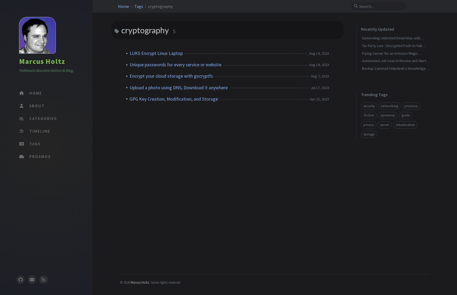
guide (405, 115)
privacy (368, 125)
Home (124, 6)
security (369, 106)
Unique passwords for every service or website (175, 65)
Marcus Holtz (42, 61)
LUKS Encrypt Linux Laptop (156, 53)
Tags (139, 6)
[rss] (43, 279)
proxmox (411, 106)
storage (369, 134)
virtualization (405, 125)
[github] (20, 279)
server (384, 125)
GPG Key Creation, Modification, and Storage (174, 99)
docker (368, 115)
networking (389, 106)
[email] (32, 279)
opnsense (387, 115)
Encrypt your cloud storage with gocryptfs (171, 76)
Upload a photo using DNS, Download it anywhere (179, 88)
